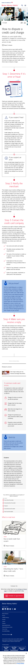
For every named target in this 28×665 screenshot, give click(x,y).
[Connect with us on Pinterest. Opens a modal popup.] (10, 609)
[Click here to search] (22, 5)
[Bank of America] (7, 2)
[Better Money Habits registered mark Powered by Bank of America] (14, 604)
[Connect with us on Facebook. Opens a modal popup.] (3, 609)
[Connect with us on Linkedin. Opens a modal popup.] (8, 609)
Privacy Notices (20, 663)
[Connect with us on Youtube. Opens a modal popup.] (15, 609)
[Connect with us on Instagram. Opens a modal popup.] (5, 609)
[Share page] (22, 23)
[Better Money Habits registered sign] (10, 5)
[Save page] (25, 23)
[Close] (26, 653)
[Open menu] (25, 5)
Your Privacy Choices (6, 634)
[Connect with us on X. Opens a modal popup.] (12, 609)
